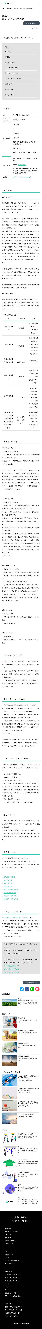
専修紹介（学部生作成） (11, 899)
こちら (26, 858)
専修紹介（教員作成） (11, 896)
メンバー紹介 (9, 1258)
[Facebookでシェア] (27, 989)
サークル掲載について (12, 1261)
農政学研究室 (8, 880)
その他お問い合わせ (11, 1316)
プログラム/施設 (10, 1241)
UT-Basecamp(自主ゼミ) (13, 1296)
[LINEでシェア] (32, 989)
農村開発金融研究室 (10, 892)
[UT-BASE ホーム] (8, 3)
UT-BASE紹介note (11, 1264)
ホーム (4, 8)
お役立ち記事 (9, 1244)
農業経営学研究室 (9, 877)
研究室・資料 (9, 89)
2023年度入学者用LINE (11, 966)
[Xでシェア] (21, 989)
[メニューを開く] (39, 3)
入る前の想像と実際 (11, 68)
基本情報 (8, 51)
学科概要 (8, 57)
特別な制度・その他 (11, 95)
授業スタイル (9, 84)
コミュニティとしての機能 (13, 78)
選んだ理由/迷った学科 (12, 73)
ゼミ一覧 (8, 1234)
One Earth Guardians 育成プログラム (16, 917)
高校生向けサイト (10, 1293)
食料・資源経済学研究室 (11, 889)
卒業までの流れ (10, 62)
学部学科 (8, 1237)
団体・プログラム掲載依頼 (13, 1307)
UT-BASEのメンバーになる (13, 1310)
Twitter (7, 1284)
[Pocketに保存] (37, 989)
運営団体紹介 (9, 1254)
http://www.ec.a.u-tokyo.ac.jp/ (22, 177)
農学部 (16, 8)
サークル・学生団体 (11, 1231)
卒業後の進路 (22, 164)
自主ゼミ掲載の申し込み (12, 1313)
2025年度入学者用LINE (11, 972)
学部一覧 (10, 8)
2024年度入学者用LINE (11, 969)
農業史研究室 (8, 883)
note (6, 1287)
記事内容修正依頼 (31, 23)
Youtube (7, 1290)
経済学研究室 (8, 886)
